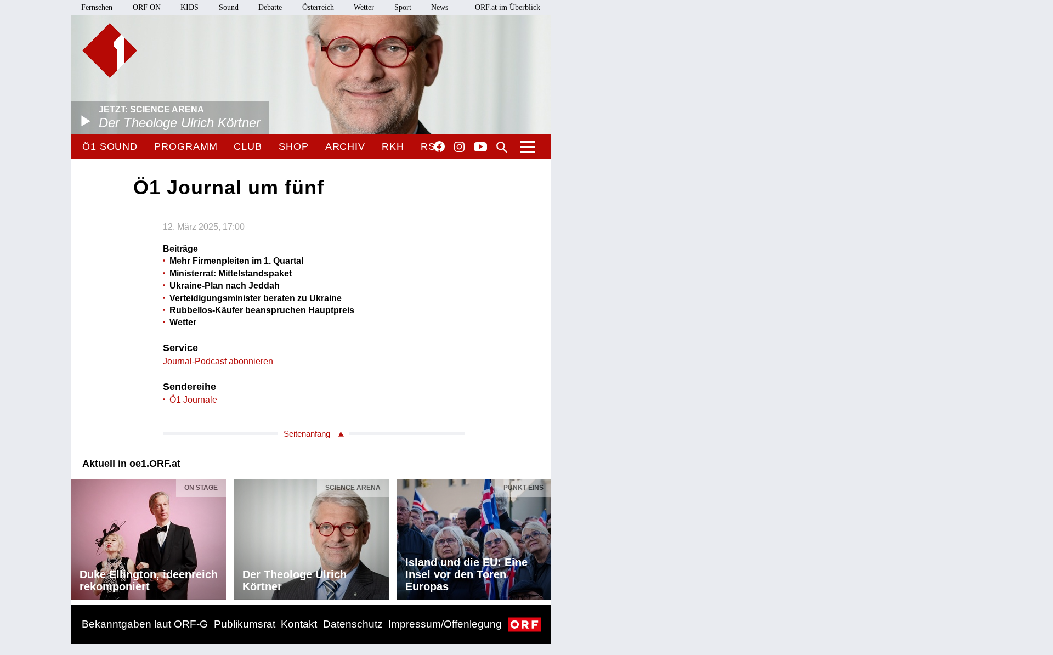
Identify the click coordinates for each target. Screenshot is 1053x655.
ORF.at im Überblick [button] (507, 7)
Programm (185, 146)
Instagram (459, 147)
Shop (294, 146)
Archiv (345, 146)
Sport (402, 7)
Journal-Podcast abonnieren (218, 361)
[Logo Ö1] (109, 50)
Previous (80, 536)
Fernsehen (96, 7)
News (439, 7)
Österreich (318, 7)
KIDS (189, 7)
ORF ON (147, 7)
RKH (393, 146)
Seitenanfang (307, 433)
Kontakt (299, 624)
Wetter (364, 7)
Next (542, 536)
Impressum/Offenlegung (445, 624)
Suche (501, 147)
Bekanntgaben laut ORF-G (145, 624)
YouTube (480, 147)
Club (248, 146)
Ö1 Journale (193, 399)
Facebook (439, 146)
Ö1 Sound (110, 146)
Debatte (270, 7)
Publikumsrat (244, 624)
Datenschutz (353, 624)
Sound (229, 7)
